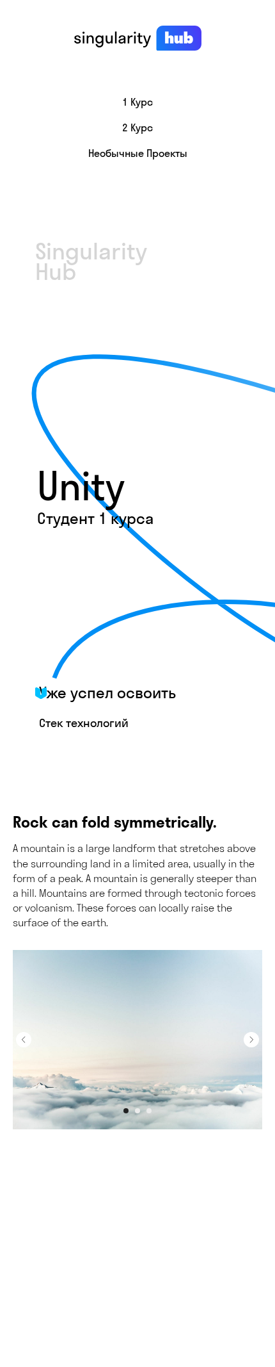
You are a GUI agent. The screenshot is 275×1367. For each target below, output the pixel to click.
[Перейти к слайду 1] (126, 1110)
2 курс (137, 127)
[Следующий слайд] (251, 1039)
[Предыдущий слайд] (23, 1039)
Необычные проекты (137, 153)
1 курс (137, 101)
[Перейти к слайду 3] (149, 1110)
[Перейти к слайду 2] (137, 1110)
